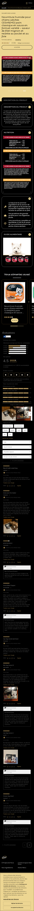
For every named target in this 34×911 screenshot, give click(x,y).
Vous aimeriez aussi (17, 274)
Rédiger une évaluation (24, 43)
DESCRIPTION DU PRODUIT (15, 100)
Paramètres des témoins (11, 899)
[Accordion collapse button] (29, 107)
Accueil (4, 8)
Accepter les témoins (17, 907)
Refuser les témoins (17, 903)
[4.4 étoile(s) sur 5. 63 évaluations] (14, 317)
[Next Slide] (28, 301)
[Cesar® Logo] (6, 857)
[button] (30, 3)
